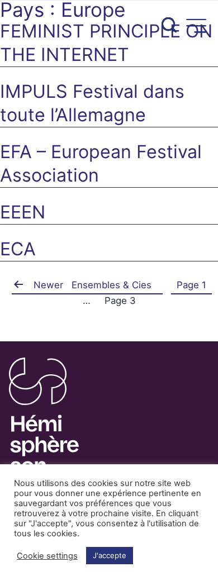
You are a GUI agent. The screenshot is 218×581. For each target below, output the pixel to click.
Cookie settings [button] (47, 556)
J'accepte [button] (109, 555)
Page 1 (191, 284)
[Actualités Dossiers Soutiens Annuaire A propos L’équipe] (109, 21)
